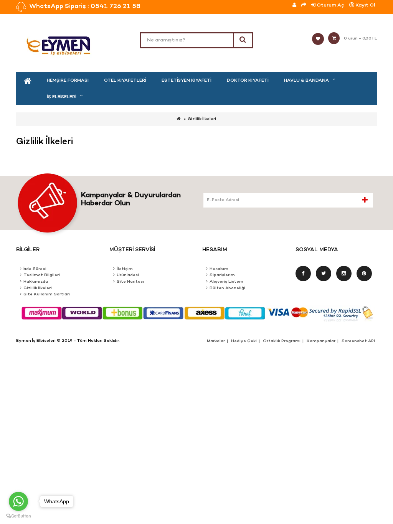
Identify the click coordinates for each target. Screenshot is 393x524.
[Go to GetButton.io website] (18, 516)
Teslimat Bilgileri (41, 275)
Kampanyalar (321, 341)
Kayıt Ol (364, 5)
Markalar (216, 341)
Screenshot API (358, 341)
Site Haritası (130, 282)
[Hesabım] (294, 5)
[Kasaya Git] (303, 5)
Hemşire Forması (68, 80)
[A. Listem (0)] (320, 39)
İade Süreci (34, 269)
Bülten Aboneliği (227, 288)
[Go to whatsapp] (18, 501)
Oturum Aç (329, 5)
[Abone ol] (364, 200)
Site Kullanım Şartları (46, 294)
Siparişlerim (222, 275)
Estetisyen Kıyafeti (186, 80)
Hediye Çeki (244, 341)
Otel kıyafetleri (125, 80)
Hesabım (219, 269)
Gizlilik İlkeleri (202, 119)
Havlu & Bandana (306, 80)
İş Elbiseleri (61, 97)
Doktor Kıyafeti (248, 80)
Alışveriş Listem (226, 282)
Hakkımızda (35, 282)
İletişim (125, 269)
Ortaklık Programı (282, 341)
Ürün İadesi (128, 275)
